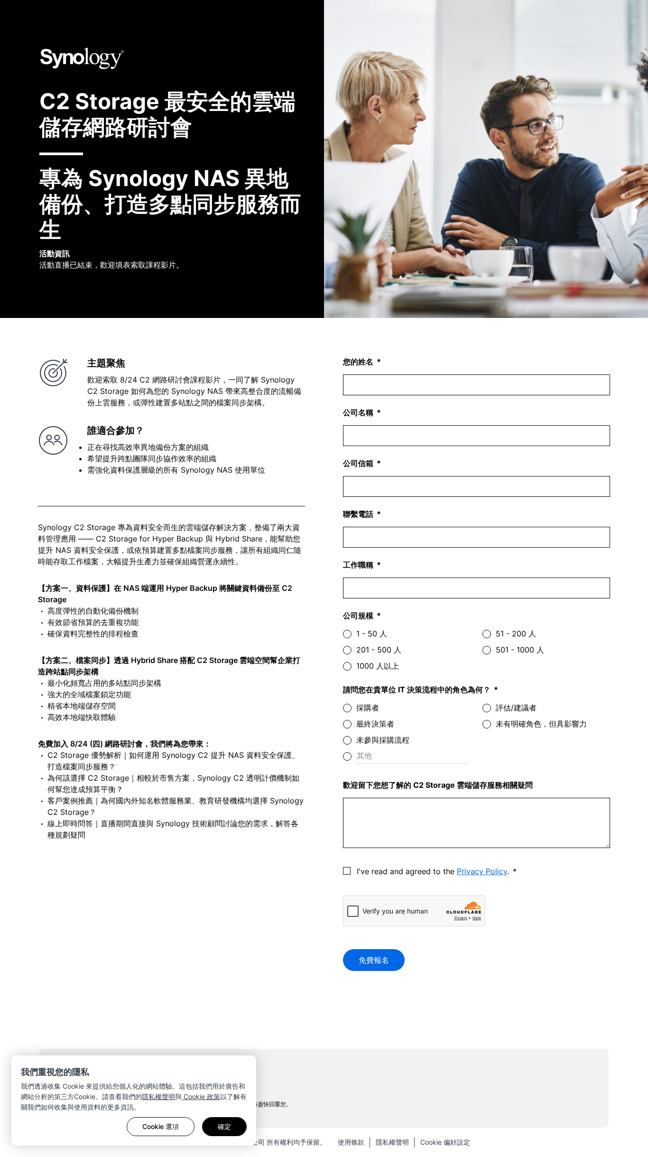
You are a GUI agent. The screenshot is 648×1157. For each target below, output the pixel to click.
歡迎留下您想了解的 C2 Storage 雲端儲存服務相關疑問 (438, 785)
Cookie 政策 (201, 1096)
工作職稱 (359, 564)
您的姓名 (359, 361)
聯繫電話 (359, 514)
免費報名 (374, 960)
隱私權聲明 (158, 1096)
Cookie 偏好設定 (445, 1142)
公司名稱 (359, 412)
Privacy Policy (482, 871)
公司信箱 (359, 463)
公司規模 (359, 615)
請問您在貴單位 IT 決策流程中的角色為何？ (417, 689)
